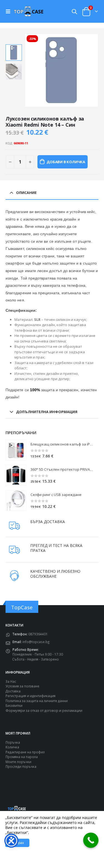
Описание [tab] (26, 192)
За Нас (11, 681)
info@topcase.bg (35, 641)
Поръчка (13, 742)
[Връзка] (9, 11)
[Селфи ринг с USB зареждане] (16, 500)
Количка (12, 747)
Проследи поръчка (21, 766)
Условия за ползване (22, 686)
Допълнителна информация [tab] (46, 411)
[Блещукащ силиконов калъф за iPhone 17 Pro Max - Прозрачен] (16, 450)
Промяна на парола (22, 756)
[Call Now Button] (90, 840)
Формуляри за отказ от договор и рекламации (44, 710)
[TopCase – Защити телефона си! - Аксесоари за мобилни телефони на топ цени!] (28, 11)
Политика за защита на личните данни (37, 701)
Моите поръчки (18, 761)
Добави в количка (66, 161)
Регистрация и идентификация (30, 696)
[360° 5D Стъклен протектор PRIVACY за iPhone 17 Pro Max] (16, 475)
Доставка (13, 691)
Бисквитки (14, 705)
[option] (13, 52)
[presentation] (31, 70)
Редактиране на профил (25, 752)
